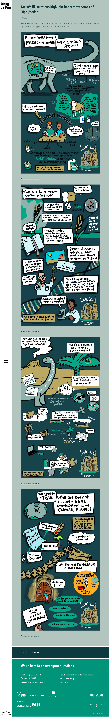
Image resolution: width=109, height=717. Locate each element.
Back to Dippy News (28, 652)
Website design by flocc (98, 713)
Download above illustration (30, 179)
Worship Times (66, 679)
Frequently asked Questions (32, 682)
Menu (6, 362)
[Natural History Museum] (38, 695)
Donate (63, 682)
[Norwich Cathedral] (6, 713)
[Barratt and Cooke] (95, 705)
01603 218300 (31, 678)
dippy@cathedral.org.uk (33, 675)
